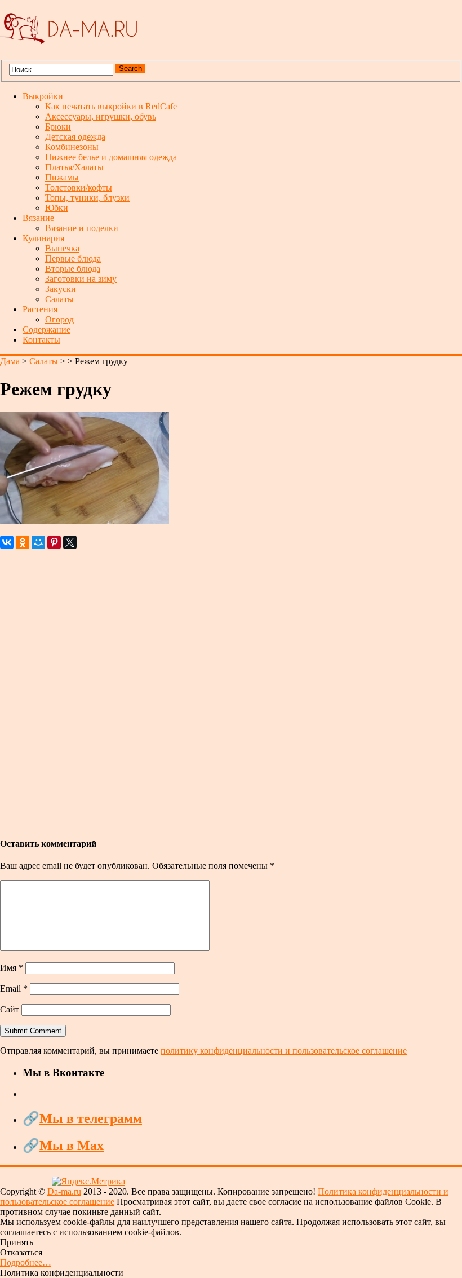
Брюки (58, 126)
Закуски (60, 289)
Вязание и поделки (81, 228)
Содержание (46, 329)
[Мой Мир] (38, 542)
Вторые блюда (72, 268)
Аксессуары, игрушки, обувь (100, 116)
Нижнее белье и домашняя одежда (111, 157)
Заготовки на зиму (81, 279)
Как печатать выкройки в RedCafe (111, 106)
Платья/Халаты (74, 167)
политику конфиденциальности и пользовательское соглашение (284, 1050)
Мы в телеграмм (90, 1118)
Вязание (38, 218)
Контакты (41, 339)
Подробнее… (25, 1262)
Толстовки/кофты (78, 187)
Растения (40, 309)
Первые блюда (73, 258)
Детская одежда (75, 136)
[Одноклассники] (22, 542)
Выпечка (62, 248)
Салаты (59, 299)
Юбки (56, 208)
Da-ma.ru (64, 1191)
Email (14, 988)
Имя (11, 967)
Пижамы (62, 177)
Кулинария (43, 238)
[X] (70, 542)
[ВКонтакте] (7, 542)
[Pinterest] (54, 542)
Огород (59, 319)
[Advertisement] (231, 687)
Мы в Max (71, 1145)
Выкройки (43, 96)
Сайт (9, 1009)
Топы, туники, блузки (87, 197)
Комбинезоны (72, 147)
